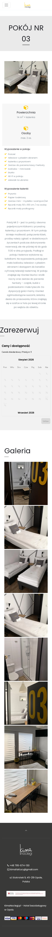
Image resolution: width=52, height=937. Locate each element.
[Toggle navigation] (6, 5)
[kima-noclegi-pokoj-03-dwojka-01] (26, 483)
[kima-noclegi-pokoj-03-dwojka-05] (26, 615)
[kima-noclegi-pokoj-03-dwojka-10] (26, 791)
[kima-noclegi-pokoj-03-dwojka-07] (26, 659)
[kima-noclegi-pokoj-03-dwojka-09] (26, 747)
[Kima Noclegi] (27, 5)
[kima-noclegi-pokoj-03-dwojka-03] (26, 571)
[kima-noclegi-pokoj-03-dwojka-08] (26, 703)
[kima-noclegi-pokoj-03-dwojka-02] (26, 527)
